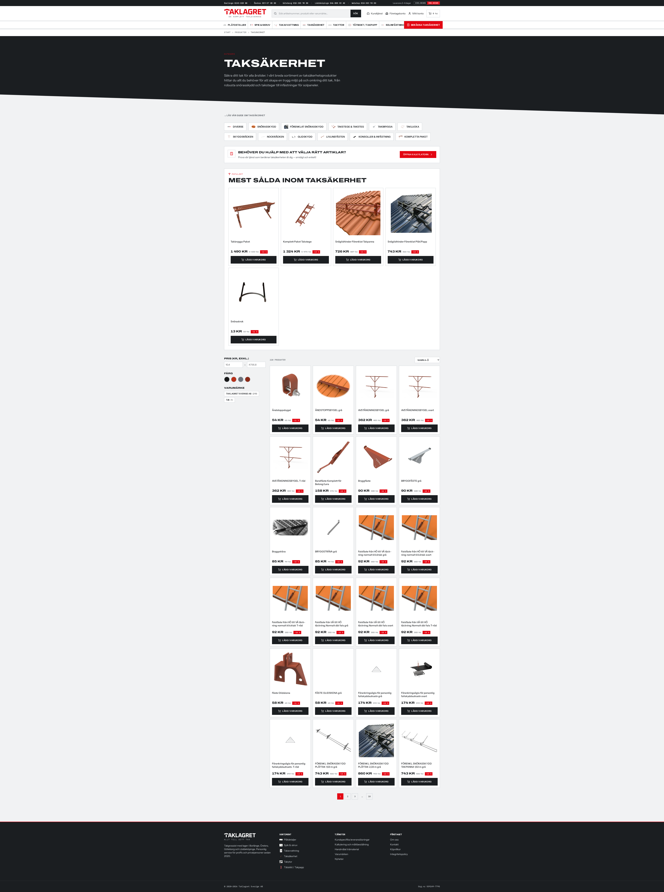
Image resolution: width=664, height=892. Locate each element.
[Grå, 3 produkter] (240, 379)
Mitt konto (418, 13)
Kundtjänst (377, 13)
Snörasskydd (266, 126)
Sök (355, 13)
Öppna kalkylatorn (416, 154)
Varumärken (341, 854)
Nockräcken (275, 136)
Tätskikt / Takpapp (294, 867)
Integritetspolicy (399, 854)
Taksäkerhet (290, 856)
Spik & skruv (290, 845)
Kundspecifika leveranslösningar (352, 839)
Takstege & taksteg (350, 126)
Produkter (241, 32)
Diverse (238, 126)
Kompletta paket (416, 136)
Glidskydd (305, 136)
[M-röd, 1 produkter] (247, 379)
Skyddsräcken (243, 136)
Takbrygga (385, 126)
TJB (229, 400)
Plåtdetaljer (290, 839)
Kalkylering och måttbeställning (352, 844)
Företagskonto (397, 13)
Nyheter (339, 859)
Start (227, 32)
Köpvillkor (395, 849)
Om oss (394, 839)
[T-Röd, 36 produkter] (234, 379)
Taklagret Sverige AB (241, 393)
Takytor (288, 861)
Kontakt (394, 844)
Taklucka (412, 126)
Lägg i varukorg (256, 259)
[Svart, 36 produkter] (227, 379)
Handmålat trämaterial (347, 849)
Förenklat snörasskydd (307, 126)
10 (369, 796)
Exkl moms (420, 3)
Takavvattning (291, 850)
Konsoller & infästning (375, 136)
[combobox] (315, 13)
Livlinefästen (335, 136)
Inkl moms (433, 3)
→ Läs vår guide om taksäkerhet (244, 115)
